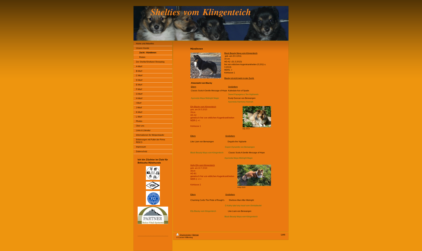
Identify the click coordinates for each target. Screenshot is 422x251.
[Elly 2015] (257, 116)
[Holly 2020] (254, 175)
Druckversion (185, 235)
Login (283, 234)
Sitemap (195, 235)
